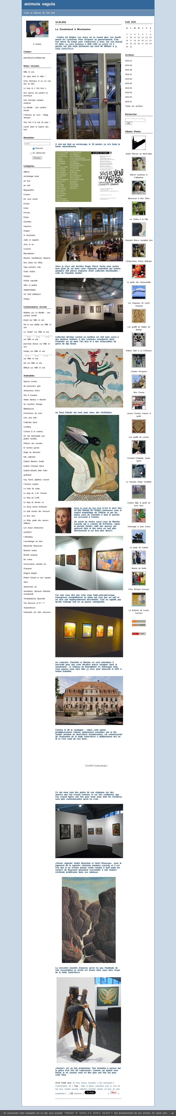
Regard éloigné (30, 573)
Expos (26, 217)
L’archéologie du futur (33, 541)
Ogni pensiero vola (32, 267)
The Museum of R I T (34, 603)
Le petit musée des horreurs (37, 511)
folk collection (29, 457)
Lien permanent (105, 1083)
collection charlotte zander (91, 1089)
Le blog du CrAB (31, 498)
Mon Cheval (139, 392)
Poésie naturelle (30, 281)
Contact (27, 194)
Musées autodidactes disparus (37, 258)
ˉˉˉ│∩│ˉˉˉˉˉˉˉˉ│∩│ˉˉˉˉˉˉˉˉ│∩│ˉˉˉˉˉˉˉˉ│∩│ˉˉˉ (41, 356)
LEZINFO (28, 532)
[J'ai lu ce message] (172, 1113)
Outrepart (28, 568)
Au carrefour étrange (33, 404)
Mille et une (29, 72)
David (26, 320)
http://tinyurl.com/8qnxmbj (34, 58)
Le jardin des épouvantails (139, 282)
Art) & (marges (30, 395)
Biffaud (26, 368)
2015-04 (128, 88)
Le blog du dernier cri (34, 502)
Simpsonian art (30, 587)
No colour (28, 559)
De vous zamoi (30, 199)
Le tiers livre (29, 516)
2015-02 (128, 97)
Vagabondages (30, 290)
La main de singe (32, 488)
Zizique (27, 299)
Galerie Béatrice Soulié (34, 461)
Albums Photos (133, 131)
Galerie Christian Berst (34, 466)
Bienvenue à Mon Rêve (139, 198)
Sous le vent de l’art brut (87, 508)
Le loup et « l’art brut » (35, 88)
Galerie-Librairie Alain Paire (35, 470)
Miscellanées (29, 253)
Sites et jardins (30, 285)
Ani (25, 363)
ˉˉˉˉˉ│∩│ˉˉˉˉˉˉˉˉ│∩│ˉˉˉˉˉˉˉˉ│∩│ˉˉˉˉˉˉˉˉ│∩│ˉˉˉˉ (42, 336)
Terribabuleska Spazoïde (34, 599)
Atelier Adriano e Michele (35, 400)
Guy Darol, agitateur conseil (36, 480)
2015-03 (128, 92)
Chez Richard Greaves (138, 589)
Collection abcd (30, 422)
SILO (26, 582)
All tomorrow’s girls (32, 386)
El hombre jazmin (31, 448)
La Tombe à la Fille (139, 219)
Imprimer (77, 1093)
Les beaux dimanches (33, 528)
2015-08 (128, 70)
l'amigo (26, 351)
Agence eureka (30, 381)
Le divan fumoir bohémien (35, 507)
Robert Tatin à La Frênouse (139, 351)
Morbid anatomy (31, 555)
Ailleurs (27, 172)
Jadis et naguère (31, 240)
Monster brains (30, 550)
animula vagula (39, 4)
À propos (37, 44)
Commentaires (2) (63, 1086)
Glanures (27, 226)
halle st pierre (87, 1086)
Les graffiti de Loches (139, 437)
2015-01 (128, 102)
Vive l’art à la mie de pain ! (37, 122)
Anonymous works (32, 390)
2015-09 (128, 65)
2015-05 (128, 83)
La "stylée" (28, 332)
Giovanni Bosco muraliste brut (138, 240)
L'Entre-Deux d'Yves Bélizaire (139, 261)
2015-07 (128, 74)
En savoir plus (159, 1113)
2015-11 (128, 61)
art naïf (27, 185)
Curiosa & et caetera (33, 431)
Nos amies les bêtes (33, 263)
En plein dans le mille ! (34, 76)
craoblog (27, 427)
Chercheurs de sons (33, 413)
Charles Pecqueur (139, 371)
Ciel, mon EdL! (30, 418)
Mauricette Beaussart (33, 546)
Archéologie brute (31, 176)
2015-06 (128, 79)
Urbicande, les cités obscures (37, 612)
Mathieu (27, 313)
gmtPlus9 (27, 475)
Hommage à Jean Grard (139, 527)
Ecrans (27, 204)
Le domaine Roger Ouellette (138, 482)
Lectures (27, 249)
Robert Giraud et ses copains (37, 578)
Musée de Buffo (139, 568)
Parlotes (27, 276)
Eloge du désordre (32, 452)
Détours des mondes (33, 443)
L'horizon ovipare (31, 484)
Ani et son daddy (32, 324)
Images (27, 231)
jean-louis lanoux (31, 344)
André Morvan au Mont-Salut (139, 154)
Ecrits (26, 208)
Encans (27, 213)
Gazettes (27, 222)
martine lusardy (71, 1089)
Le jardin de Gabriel (139, 547)
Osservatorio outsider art (35, 564)
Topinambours (29, 608)
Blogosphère (29, 190)
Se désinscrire (39, 153)
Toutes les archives (134, 106)
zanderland (60, 1093)
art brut (27, 181)
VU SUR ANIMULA (32, 294)
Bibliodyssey (29, 409)
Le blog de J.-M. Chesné (35, 493)
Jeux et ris (29, 244)
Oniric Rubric (29, 271)
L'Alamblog (28, 537)
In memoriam (29, 235)
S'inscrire (39, 148)
